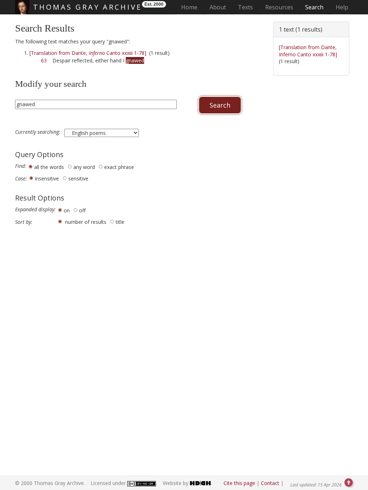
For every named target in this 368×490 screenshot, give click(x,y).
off (82, 210)
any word (84, 167)
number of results (85, 221)
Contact (270, 483)
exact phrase (119, 167)
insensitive (47, 178)
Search (314, 7)
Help (342, 7)
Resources (279, 7)
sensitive (78, 178)
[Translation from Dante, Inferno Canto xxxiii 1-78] (308, 51)
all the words (49, 167)
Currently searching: (38, 132)
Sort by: (23, 222)
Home (191, 7)
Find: (20, 166)
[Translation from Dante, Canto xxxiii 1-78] (87, 53)
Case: (21, 178)
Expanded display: (35, 209)
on (67, 210)
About (218, 7)
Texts (245, 7)
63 (44, 60)
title (120, 221)
